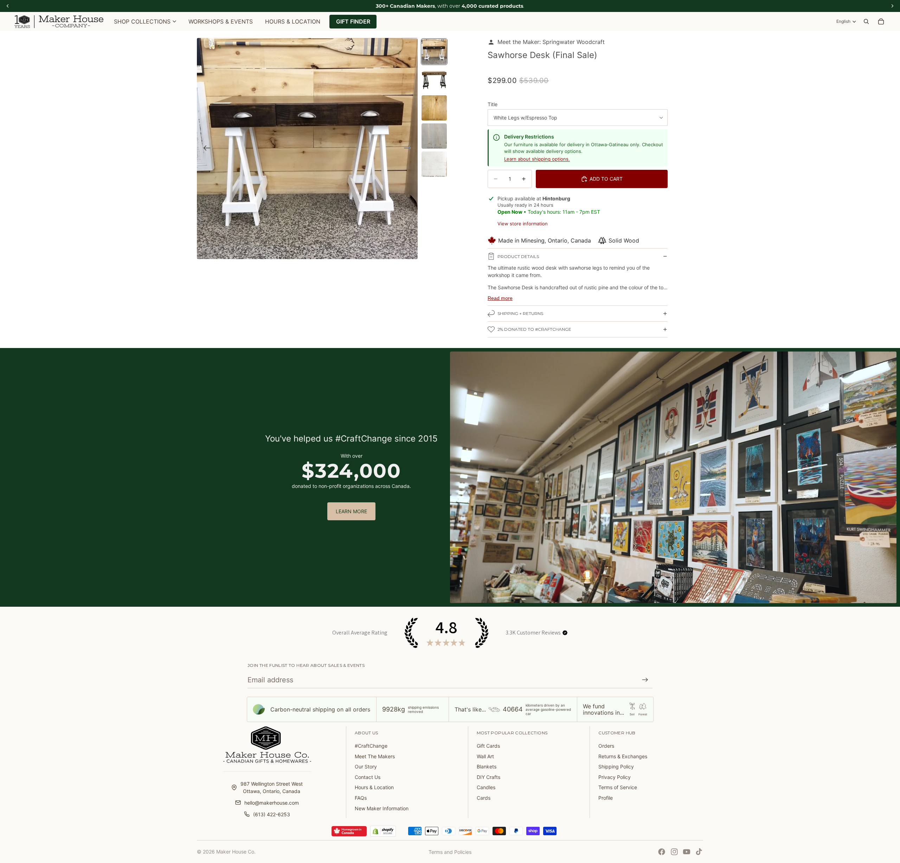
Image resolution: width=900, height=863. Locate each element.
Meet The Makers (375, 756)
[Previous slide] (205, 148)
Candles (486, 787)
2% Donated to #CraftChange (534, 329)
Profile (605, 798)
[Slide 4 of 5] (434, 136)
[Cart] (881, 21)
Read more (500, 298)
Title (492, 104)
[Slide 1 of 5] (434, 51)
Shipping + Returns (520, 313)
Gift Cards (488, 746)
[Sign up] (645, 679)
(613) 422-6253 (271, 814)
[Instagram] (674, 852)
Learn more (351, 511)
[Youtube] (686, 852)
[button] (565, 633)
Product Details (518, 256)
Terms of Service (617, 787)
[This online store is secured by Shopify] (383, 831)
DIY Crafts (488, 777)
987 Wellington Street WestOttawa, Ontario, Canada (271, 787)
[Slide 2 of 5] (434, 79)
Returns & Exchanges (622, 756)
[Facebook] (661, 852)
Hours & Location (374, 787)
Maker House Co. (236, 852)
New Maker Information (382, 808)
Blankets (486, 766)
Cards (483, 798)
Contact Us (367, 777)
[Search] (866, 21)
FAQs (361, 798)
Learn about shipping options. (537, 159)
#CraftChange (371, 746)
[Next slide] (410, 148)
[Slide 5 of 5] (434, 164)
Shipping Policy (616, 766)
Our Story (366, 766)
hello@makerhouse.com (271, 803)
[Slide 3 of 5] (434, 108)
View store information (522, 223)
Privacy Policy (614, 777)
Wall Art (485, 756)
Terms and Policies (450, 852)
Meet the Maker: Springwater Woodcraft (551, 41)
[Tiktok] (699, 852)
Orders (606, 746)
